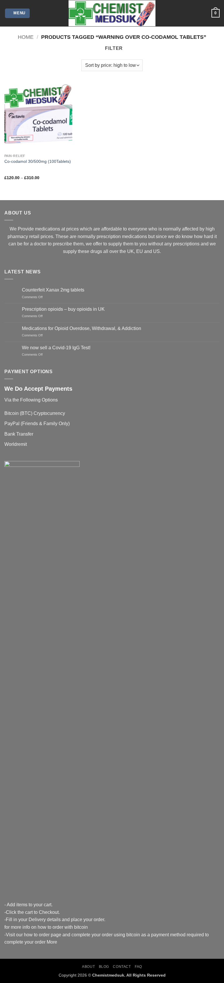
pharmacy (18, 236)
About (88, 967)
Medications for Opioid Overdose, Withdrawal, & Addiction (81, 328)
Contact (122, 967)
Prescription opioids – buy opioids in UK (63, 309)
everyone (137, 228)
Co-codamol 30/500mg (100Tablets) (37, 161)
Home (26, 37)
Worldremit (15, 444)
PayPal (12, 423)
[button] (17, 13)
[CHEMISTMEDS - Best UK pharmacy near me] (112, 13)
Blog (104, 967)
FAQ (138, 967)
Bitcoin (11, 413)
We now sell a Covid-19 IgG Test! (56, 347)
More (52, 942)
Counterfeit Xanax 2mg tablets (53, 289)
